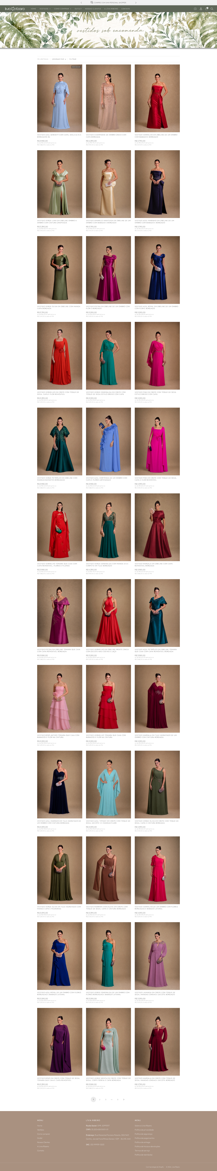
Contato (125, 9)
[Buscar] (212, 8)
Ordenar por (58, 59)
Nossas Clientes (93, 9)
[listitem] (108, 2)
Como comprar (61, 9)
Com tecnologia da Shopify (155, 1167)
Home (33, 9)
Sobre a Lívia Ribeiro (143, 1125)
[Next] (136, 2)
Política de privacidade (144, 1130)
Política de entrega (142, 1142)
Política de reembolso (143, 1154)
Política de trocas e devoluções (147, 1146)
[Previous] (81, 2)
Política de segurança (143, 1134)
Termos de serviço (142, 1150)
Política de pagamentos (144, 1138)
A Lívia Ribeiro (111, 9)
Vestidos (44, 9)
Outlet (78, 9)
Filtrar (72, 59)
